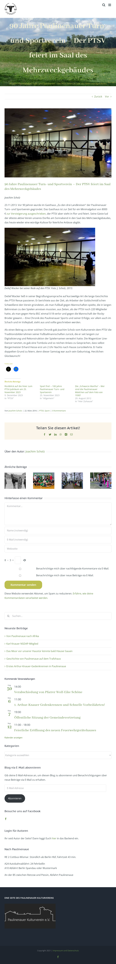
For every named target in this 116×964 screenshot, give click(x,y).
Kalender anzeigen (14, 737)
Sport (47, 410)
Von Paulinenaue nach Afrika (22, 636)
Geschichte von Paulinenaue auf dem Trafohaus (33, 658)
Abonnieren (14, 798)
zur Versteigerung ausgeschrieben (26, 213)
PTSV (41, 410)
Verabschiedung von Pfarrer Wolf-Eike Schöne (48, 692)
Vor (107, 96)
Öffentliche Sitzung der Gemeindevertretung (47, 717)
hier (54, 838)
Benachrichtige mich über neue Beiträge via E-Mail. (65, 575)
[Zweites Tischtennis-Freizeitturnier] (43, 474)
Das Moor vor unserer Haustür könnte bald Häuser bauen (39, 651)
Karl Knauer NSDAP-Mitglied (22, 643)
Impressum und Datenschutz (66, 950)
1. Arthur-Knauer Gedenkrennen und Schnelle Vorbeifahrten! (59, 705)
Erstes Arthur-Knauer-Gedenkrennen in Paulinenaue (36, 666)
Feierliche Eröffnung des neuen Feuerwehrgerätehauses (55, 730)
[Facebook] (6, 819)
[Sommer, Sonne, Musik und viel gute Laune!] (100, 474)
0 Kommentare (59, 410)
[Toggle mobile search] (103, 5)
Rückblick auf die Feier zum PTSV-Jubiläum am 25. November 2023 (18, 389)
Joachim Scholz (15, 410)
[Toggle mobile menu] (109, 5)
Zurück (98, 96)
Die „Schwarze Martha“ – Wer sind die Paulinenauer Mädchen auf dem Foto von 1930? (90, 391)
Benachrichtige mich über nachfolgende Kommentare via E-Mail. (72, 568)
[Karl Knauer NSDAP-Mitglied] (15, 474)
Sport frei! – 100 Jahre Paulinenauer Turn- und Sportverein (52, 389)
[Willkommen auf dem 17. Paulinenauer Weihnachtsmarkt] (72, 474)
